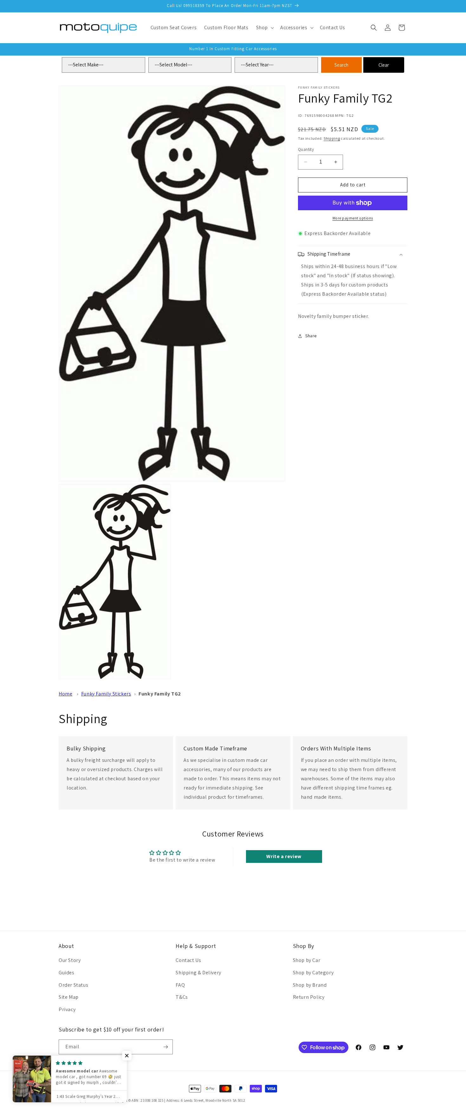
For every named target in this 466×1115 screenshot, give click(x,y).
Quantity (306, 149)
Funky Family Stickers (106, 693)
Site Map (69, 997)
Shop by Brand (310, 985)
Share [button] (311, 336)
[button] (264, 28)
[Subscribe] (165, 1046)
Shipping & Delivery (198, 972)
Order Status (73, 985)
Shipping (332, 138)
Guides (66, 972)
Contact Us (188, 960)
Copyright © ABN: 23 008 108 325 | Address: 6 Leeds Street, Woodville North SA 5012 (178, 1100)
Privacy (67, 1009)
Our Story (70, 960)
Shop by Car (306, 960)
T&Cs (182, 997)
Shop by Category (313, 972)
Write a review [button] (283, 856)
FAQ (180, 985)
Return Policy (309, 997)
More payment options (353, 218)
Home (65, 693)
